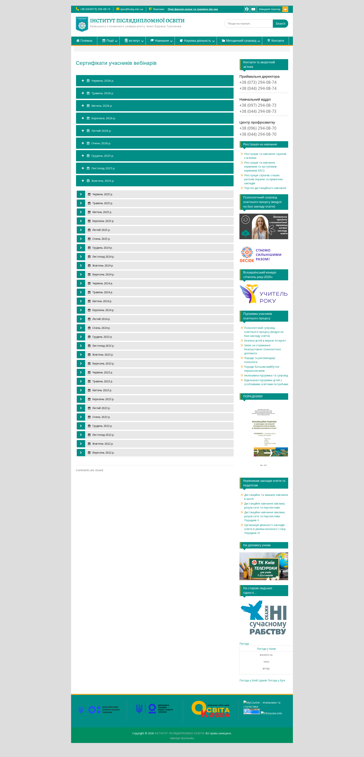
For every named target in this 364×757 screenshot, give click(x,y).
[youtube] (253, 9)
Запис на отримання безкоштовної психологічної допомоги (262, 349)
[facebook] (247, 9)
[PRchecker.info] (271, 713)
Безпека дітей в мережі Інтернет (265, 340)
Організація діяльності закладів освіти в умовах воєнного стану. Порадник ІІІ (265, 529)
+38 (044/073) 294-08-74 (95, 9)
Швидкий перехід (269, 9)
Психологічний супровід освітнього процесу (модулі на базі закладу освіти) (263, 332)
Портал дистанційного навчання (265, 188)
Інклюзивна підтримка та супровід (266, 375)
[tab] (155, 80)
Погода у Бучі (276, 680)
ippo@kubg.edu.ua (131, 9)
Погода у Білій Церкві (253, 680)
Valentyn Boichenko (182, 738)
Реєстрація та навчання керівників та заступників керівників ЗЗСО (260, 166)
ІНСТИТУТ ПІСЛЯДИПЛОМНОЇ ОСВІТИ (137, 20)
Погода (244, 643)
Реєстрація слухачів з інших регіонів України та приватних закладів (263, 179)
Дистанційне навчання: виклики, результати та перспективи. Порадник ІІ (264, 516)
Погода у (266, 648)
